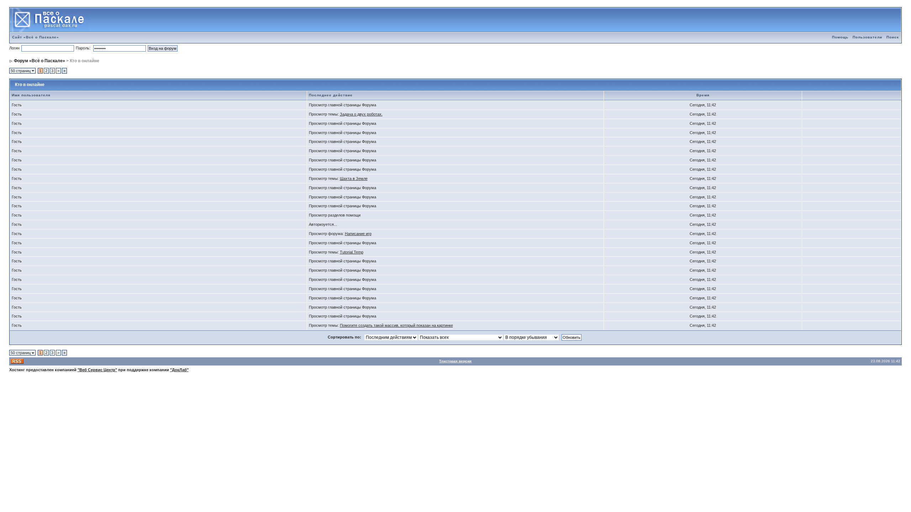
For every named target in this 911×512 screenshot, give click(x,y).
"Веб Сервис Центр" (97, 370)
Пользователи (867, 37)
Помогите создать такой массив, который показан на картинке (396, 325)
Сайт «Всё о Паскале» (35, 37)
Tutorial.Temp (351, 252)
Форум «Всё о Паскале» (39, 60)
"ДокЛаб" (179, 370)
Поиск (892, 37)
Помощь (840, 37)
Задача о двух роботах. (361, 114)
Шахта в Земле (354, 178)
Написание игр (358, 233)
